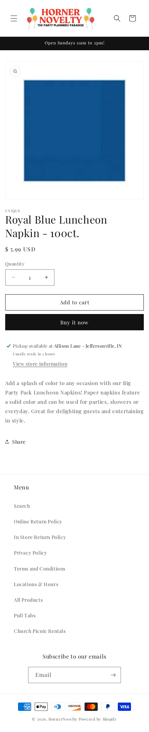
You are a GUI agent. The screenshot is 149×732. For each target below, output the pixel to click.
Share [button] (19, 441)
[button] (13, 18)
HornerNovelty (63, 719)
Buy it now (74, 322)
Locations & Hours (36, 584)
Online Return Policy (38, 521)
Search (22, 506)
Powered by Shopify (98, 719)
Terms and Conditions (39, 568)
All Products (28, 599)
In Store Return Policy (40, 537)
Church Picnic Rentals (40, 631)
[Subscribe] (113, 675)
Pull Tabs (24, 615)
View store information (40, 363)
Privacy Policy (30, 552)
